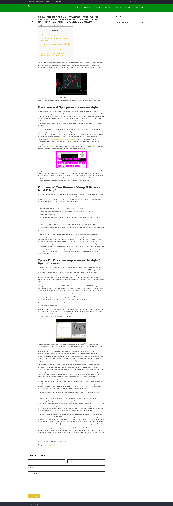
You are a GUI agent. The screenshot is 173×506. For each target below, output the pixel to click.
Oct (31, 20)
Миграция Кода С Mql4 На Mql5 (53, 50)
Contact (141, 2)
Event (130, 2)
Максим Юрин (48, 445)
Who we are (87, 8)
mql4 (63, 372)
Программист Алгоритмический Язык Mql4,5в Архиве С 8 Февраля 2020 (54, 54)
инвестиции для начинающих (64, 139)
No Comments (58, 25)
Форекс (50, 25)
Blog (135, 2)
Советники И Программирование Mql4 (55, 35)
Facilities (98, 8)
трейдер (99, 403)
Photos (118, 8)
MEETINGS (108, 8)
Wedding (128, 8)
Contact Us (139, 8)
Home (77, 8)
